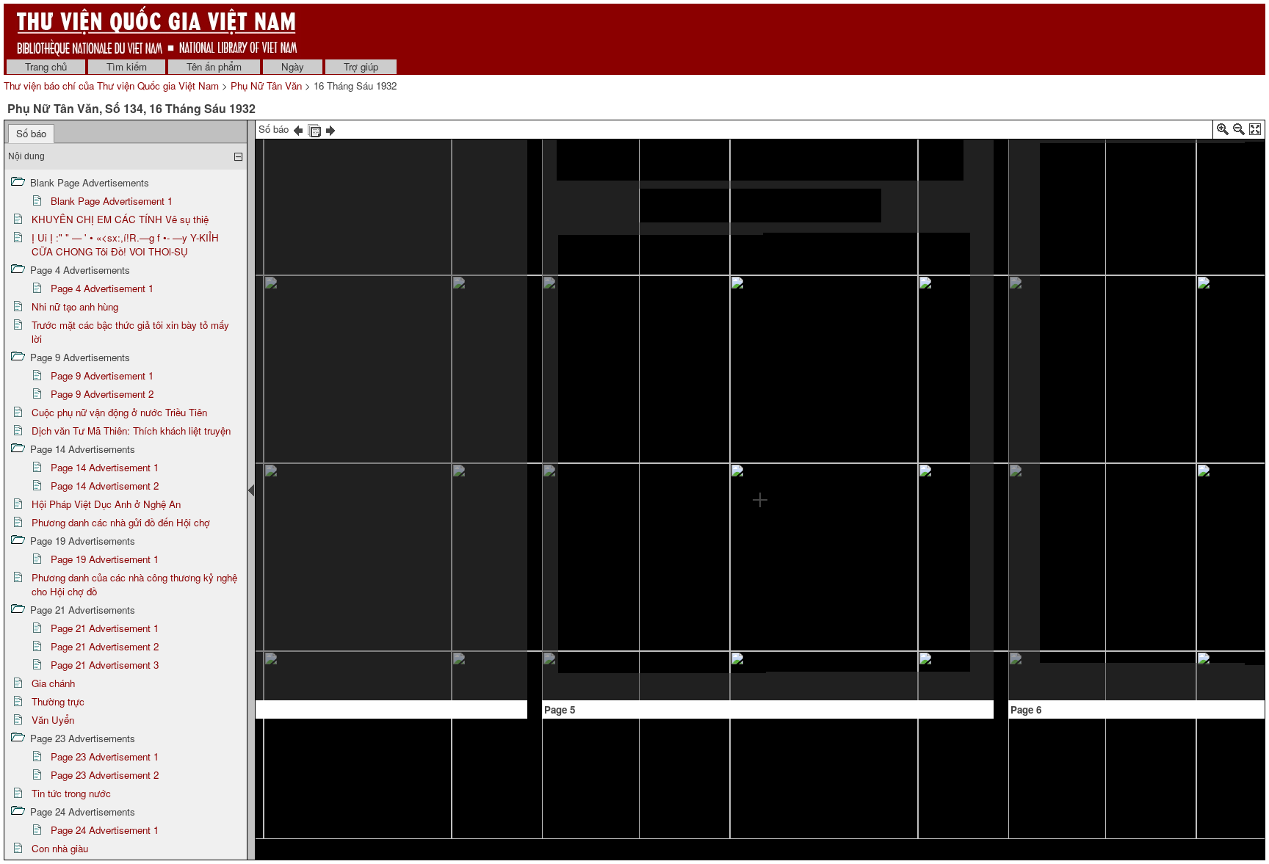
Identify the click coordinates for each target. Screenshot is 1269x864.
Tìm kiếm (126, 66)
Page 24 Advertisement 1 (105, 830)
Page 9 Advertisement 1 (102, 375)
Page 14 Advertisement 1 (105, 467)
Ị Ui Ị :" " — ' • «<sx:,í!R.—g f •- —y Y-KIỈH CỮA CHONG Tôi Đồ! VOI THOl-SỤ (125, 244)
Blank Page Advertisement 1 (112, 201)
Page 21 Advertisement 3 (105, 665)
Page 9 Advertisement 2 (102, 394)
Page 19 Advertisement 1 (105, 559)
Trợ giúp (361, 66)
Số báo (31, 133)
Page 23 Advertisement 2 (105, 775)
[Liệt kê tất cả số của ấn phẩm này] (314, 129)
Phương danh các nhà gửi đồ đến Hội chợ (121, 522)
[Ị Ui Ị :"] (409, 281)
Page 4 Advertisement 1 (102, 288)
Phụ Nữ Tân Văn (266, 85)
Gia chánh (53, 683)
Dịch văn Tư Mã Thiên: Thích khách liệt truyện (131, 431)
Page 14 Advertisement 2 (105, 486)
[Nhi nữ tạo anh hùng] (1143, 403)
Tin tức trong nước (71, 793)
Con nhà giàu (60, 848)
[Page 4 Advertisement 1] (416, 597)
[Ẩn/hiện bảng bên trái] (251, 490)
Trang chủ (46, 66)
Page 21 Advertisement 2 (105, 646)
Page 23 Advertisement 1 (105, 756)
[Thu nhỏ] (1239, 132)
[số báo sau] (330, 129)
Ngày (292, 66)
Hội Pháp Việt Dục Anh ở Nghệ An (106, 504)
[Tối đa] (1255, 132)
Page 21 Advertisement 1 (105, 628)
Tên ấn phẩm (214, 66)
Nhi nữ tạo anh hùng (75, 306)
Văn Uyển (53, 720)
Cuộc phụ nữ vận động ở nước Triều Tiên (119, 412)
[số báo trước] (298, 129)
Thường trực (58, 701)
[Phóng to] (1222, 132)
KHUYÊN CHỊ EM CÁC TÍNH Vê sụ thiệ (120, 219)
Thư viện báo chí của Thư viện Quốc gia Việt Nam (111, 85)
